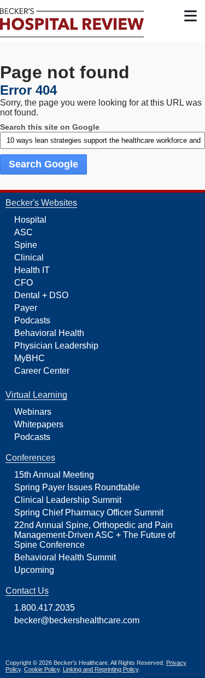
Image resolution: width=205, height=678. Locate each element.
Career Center (41, 370)
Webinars (32, 411)
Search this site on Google (49, 127)
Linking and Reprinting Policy (100, 669)
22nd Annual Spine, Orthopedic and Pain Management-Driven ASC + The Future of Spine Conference (94, 534)
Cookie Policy (42, 669)
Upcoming (34, 570)
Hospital (30, 219)
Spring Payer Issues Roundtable (77, 487)
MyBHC (29, 358)
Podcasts (32, 320)
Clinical (29, 257)
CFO (23, 282)
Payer (25, 307)
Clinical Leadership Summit (67, 500)
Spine (25, 245)
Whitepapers (38, 424)
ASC (23, 232)
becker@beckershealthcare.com (76, 620)
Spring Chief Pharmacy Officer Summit (88, 512)
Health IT (32, 270)
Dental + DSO (41, 295)
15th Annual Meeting (54, 474)
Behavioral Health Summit (65, 557)
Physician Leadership (56, 345)
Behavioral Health (49, 333)
